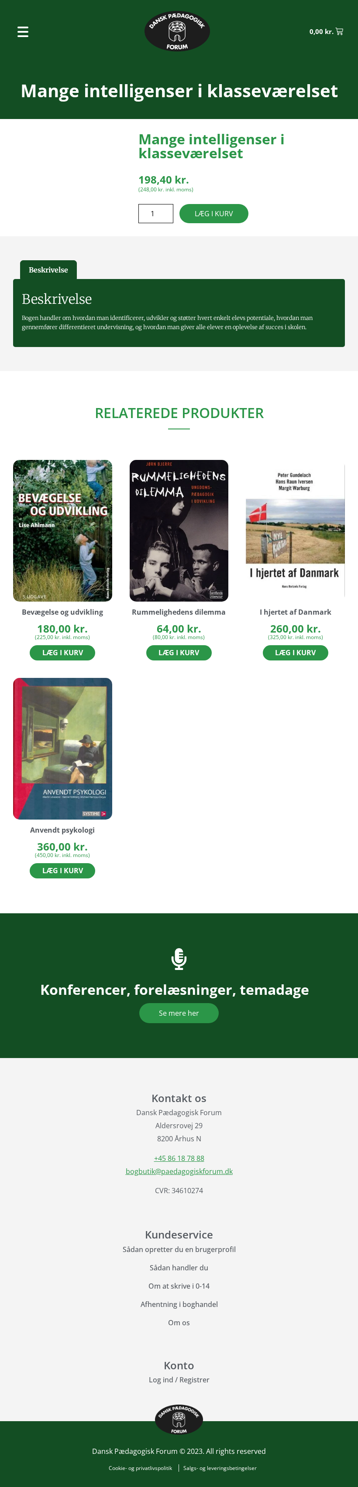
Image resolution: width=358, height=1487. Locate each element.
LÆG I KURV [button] (62, 652)
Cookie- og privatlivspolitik (140, 1468)
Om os (179, 1322)
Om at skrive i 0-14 (179, 1286)
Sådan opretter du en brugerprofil (179, 1249)
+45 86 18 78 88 (179, 1158)
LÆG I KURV (214, 213)
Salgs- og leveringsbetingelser (220, 1468)
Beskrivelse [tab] (48, 269)
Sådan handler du (179, 1268)
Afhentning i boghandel (179, 1304)
